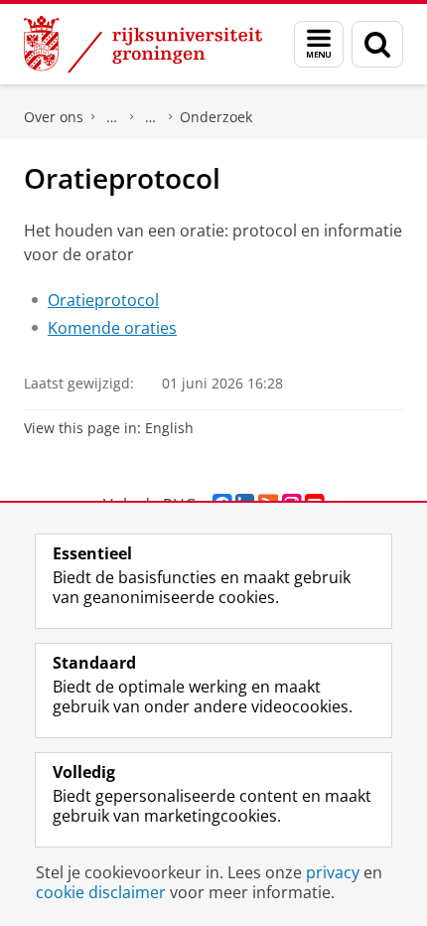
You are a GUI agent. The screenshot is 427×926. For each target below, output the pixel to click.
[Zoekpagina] (377, 44)
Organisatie (112, 117)
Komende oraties (112, 328)
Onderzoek (216, 116)
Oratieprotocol (103, 300)
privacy (332, 872)
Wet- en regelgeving (151, 117)
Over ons (53, 116)
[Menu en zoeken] (319, 44)
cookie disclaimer (101, 892)
